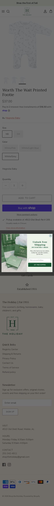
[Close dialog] (50, 235)
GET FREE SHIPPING (40, 265)
